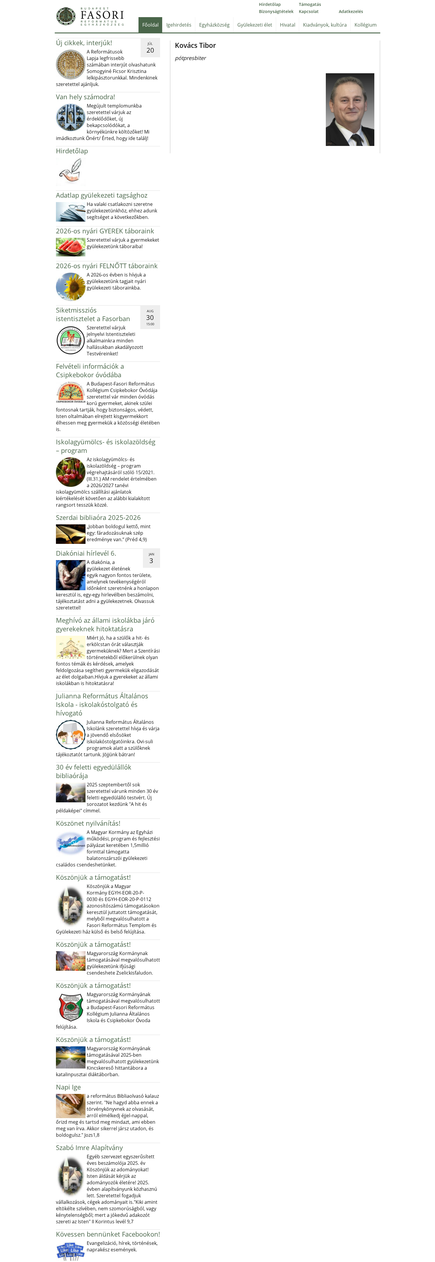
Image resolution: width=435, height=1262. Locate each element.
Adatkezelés (351, 11)
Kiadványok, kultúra (325, 25)
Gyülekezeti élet (254, 25)
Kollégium (366, 25)
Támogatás (310, 4)
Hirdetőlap (270, 4)
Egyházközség (214, 25)
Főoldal (150, 25)
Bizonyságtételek (276, 11)
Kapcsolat (309, 11)
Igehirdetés (178, 25)
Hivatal (287, 25)
